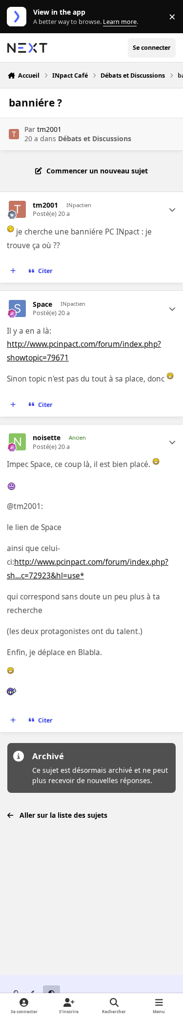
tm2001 (49, 129)
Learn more (19, 16)
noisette (47, 437)
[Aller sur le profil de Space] (17, 308)
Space (42, 304)
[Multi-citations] (13, 271)
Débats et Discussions (94, 138)
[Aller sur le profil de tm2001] (14, 134)
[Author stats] (172, 209)
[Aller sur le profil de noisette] (17, 441)
